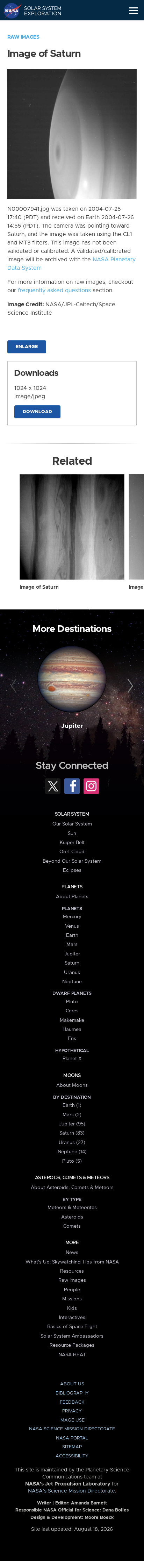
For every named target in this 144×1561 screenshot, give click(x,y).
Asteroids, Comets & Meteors (72, 1177)
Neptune (72, 981)
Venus (72, 926)
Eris (72, 1038)
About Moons (72, 1085)
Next (129, 686)
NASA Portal (72, 1438)
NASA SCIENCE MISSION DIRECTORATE (72, 1429)
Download (37, 412)
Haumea (72, 1029)
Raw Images (23, 37)
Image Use (72, 1420)
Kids (72, 1308)
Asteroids (72, 1217)
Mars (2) (72, 1114)
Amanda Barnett (89, 1503)
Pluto (72, 1001)
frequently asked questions (54, 290)
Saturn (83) (72, 1133)
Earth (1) (72, 1105)
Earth (72, 935)
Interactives (72, 1317)
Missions (72, 1299)
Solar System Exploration (39, 10)
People (72, 1289)
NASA (9, 10)
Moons (71, 1075)
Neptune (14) (72, 1151)
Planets (72, 886)
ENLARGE (27, 347)
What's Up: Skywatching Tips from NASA (72, 1262)
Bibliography (72, 1393)
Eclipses (72, 870)
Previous (15, 686)
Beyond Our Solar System (72, 861)
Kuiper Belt (72, 842)
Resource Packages (72, 1345)
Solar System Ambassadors (72, 1336)
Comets (72, 1226)
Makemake (72, 1020)
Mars (72, 944)
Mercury (72, 916)
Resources (72, 1271)
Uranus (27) (72, 1142)
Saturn (72, 963)
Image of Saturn (39, 587)
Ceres (72, 1010)
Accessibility (72, 1456)
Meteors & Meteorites (72, 1207)
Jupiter (72, 726)
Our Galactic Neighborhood (39, 27)
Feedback (72, 1402)
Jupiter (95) (72, 1124)
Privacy (72, 1411)
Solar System (72, 814)
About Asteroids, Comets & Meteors (72, 1187)
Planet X (72, 1058)
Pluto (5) (72, 1161)
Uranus (72, 972)
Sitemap (72, 1447)
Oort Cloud (72, 851)
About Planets (72, 896)
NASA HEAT (72, 1354)
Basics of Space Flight (72, 1326)
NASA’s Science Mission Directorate (71, 1491)
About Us (72, 1384)
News (72, 1252)
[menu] (133, 11)
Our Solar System (72, 824)
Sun (72, 833)
